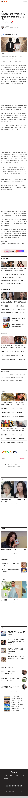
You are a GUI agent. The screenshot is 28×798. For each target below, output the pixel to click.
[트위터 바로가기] (10, 786)
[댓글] (12, 22)
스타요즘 (3, 529)
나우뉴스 (3, 628)
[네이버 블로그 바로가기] (21, 786)
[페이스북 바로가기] (7, 786)
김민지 (6, 26)
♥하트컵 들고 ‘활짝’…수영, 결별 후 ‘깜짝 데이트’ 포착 (14, 167)
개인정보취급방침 (14, 790)
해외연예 (3, 579)
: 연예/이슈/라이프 (6, 667)
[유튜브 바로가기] (13, 786)
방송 (2, 479)
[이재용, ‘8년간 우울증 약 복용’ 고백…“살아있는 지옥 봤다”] (24, 672)
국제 (2, 11)
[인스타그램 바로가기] (15, 786)
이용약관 (8, 790)
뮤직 (11, 775)
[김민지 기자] (2, 27)
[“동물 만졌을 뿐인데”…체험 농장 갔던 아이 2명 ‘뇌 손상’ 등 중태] (24, 679)
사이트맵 (19, 790)
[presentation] (11, 504)
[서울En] (4, 2)
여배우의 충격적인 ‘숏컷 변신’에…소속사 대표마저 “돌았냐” (15, 169)
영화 (17, 775)
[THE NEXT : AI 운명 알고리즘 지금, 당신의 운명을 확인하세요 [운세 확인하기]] (14, 251)
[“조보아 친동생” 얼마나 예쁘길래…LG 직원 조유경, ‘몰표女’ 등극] (24, 687)
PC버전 (22, 790)
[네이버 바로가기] (18, 786)
